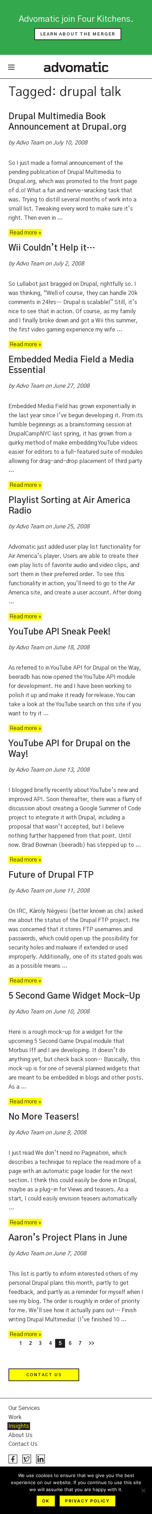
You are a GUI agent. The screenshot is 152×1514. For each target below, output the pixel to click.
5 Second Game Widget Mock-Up (74, 996)
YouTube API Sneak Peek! (59, 632)
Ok (45, 1500)
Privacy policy (87, 1500)
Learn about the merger (78, 34)
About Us (20, 1435)
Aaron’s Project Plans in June (67, 1238)
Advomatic (76, 66)
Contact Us (44, 1375)
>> (91, 1343)
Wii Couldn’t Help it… (51, 248)
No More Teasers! (43, 1117)
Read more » (25, 233)
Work (15, 1417)
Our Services (24, 1408)
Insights (18, 1426)
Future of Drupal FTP (51, 875)
